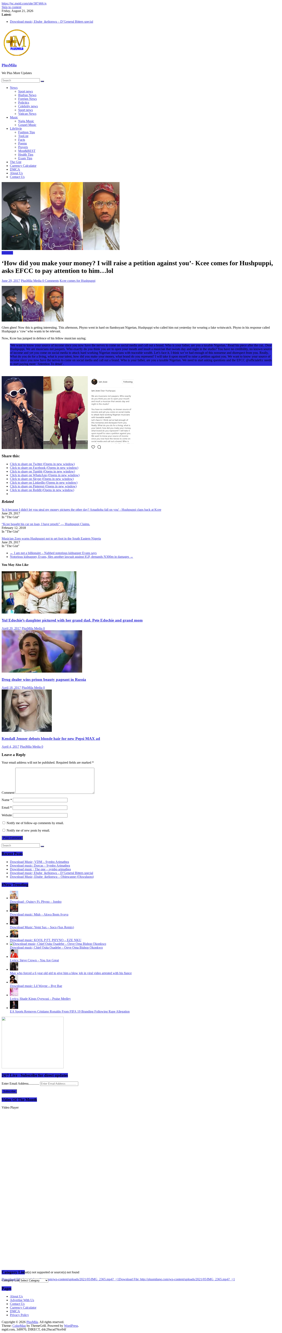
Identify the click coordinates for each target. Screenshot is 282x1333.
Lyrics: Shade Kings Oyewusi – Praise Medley (40, 998)
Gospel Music (27, 125)
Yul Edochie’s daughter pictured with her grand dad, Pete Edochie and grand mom (72, 620)
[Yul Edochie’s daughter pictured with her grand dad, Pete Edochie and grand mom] (39, 612)
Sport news (25, 91)
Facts (21, 139)
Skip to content (11, 7)
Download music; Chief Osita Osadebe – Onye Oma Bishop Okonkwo (56, 947)
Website (7, 815)
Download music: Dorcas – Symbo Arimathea (40, 865)
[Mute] (3, 1299)
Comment (8, 792)
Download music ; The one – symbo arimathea (40, 869)
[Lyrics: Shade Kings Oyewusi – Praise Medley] (14, 995)
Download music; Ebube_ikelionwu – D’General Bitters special (51, 21)
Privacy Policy (19, 1315)
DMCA (15, 169)
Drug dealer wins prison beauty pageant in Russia (44, 679)
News (14, 87)
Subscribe (9, 1091)
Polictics (23, 102)
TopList (23, 136)
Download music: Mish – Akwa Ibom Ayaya (39, 914)
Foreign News (27, 99)
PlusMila (9, 65)
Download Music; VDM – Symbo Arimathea (39, 862)
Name (7, 800)
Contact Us (17, 177)
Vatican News (27, 113)
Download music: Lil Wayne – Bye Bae (36, 986)
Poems (22, 143)
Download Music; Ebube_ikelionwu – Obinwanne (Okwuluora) (52, 876)
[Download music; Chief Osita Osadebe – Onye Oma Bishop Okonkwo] (58, 944)
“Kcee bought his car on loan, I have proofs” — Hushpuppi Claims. (46, 524)
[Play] (3, 1284)
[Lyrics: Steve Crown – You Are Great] (14, 956)
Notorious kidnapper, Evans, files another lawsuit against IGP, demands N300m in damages (71, 556)
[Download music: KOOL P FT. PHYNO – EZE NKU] (14, 936)
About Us (16, 173)
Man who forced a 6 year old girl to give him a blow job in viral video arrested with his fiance (71, 973)
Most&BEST (27, 151)
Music (14, 117)
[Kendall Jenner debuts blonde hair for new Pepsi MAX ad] (27, 730)
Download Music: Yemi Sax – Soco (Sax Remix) (42, 927)
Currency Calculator (23, 165)
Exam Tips (25, 158)
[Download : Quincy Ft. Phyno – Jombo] (14, 898)
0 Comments (50, 280)
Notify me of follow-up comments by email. (35, 823)
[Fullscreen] (3, 1302)
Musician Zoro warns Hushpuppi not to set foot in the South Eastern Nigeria (51, 538)
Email (7, 807)
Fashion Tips (26, 132)
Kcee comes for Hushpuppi (77, 280)
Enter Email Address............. (21, 1083)
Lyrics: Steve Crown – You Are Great (34, 960)
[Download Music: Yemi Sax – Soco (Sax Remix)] (14, 923)
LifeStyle (16, 128)
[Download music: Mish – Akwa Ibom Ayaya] (14, 910)
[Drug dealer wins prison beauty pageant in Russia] (42, 671)
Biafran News (27, 95)
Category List (10, 1280)
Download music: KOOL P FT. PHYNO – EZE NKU (45, 940)
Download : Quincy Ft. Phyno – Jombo (36, 901)
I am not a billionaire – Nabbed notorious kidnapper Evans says (53, 553)
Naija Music (26, 121)
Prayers (23, 147)
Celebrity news (28, 106)
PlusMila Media (31, 280)
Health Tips (25, 154)
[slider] (5, 1290)
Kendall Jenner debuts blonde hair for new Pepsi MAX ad (51, 738)
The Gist (15, 162)
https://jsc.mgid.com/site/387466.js (24, 3)
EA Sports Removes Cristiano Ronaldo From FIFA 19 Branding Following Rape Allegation (70, 1011)
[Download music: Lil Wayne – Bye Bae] (14, 982)
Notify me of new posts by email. (28, 830)
